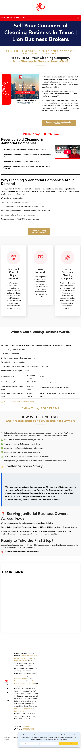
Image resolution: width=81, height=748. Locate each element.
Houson (32, 683)
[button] (27, 149)
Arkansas (17, 678)
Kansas (17, 681)
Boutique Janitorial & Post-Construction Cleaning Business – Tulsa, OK (26, 167)
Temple (17, 686)
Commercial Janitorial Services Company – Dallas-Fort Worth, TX (27, 155)
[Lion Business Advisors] (40, 7)
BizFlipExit (25, 656)
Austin (34, 681)
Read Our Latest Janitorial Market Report (19, 402)
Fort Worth (24, 683)
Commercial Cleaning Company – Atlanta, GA (21, 161)
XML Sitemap (19, 711)
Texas (16, 676)
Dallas (16, 683)
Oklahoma (23, 676)
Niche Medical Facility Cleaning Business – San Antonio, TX (26, 150)
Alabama (25, 678)
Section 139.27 (20, 708)
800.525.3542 (28, 729)
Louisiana (31, 676)
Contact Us (25, 726)
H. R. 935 (30, 708)
